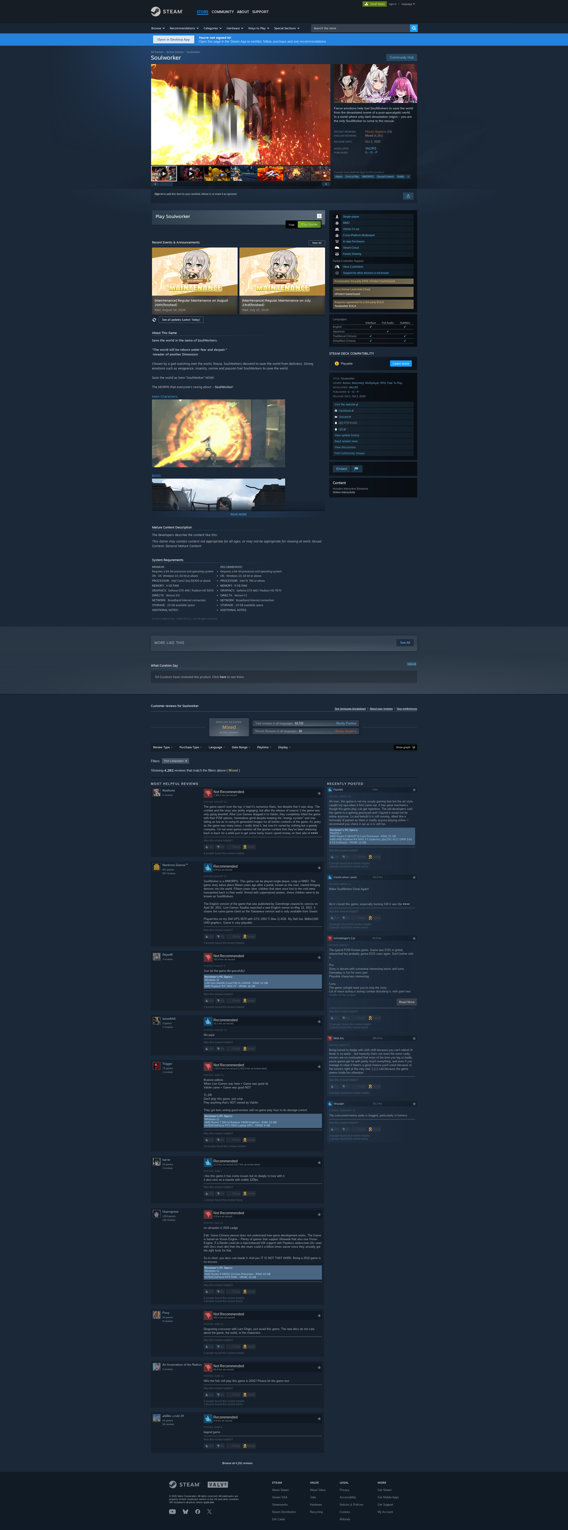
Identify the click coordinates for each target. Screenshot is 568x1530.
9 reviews (167, 1321)
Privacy (344, 1490)
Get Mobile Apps (388, 1497)
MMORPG (368, 176)
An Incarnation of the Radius (182, 1364)
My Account (385, 1512)
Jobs (313, 1497)
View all (412, 664)
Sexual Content (385, 176)
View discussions (345, 447)
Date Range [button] (239, 747)
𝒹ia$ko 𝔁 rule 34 (173, 1416)
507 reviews (169, 873)
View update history (347, 435)
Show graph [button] (403, 747)
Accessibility (348, 1497)
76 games (167, 1068)
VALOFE (371, 148)
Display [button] (283, 747)
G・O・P (371, 152)
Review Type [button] (161, 747)
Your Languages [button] (174, 760)
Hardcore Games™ (175, 865)
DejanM (167, 954)
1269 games (169, 1216)
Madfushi (168, 790)
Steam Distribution (284, 1512)
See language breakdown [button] (350, 708)
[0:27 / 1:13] (240, 114)
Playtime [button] (262, 747)
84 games (167, 1420)
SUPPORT (260, 12)
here (223, 677)
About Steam (280, 1490)
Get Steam (385, 1490)
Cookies (345, 1512)
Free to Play (352, 176)
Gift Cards (278, 1519)
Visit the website (345, 404)
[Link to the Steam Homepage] (167, 15)
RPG (383, 383)
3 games (167, 1023)
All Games (157, 52)
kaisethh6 (169, 1018)
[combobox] (360, 28)
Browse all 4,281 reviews (237, 1463)
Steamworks (280, 1504)
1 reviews (167, 1027)
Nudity (400, 176)
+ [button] (408, 176)
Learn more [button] (401, 363)
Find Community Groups (350, 453)
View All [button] (316, 242)
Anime (338, 176)
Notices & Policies (351, 1504)
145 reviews (169, 1220)
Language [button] (215, 747)
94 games (167, 1317)
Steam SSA (279, 1497)
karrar (166, 1159)
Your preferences (406, 708)
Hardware (316, 1504)
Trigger (167, 1063)
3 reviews (167, 1168)
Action (347, 383)
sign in (392, 4)
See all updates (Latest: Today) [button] (181, 319)
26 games (167, 1164)
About (243, 12)
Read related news (346, 441)
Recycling (316, 1512)
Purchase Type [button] (189, 747)
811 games (168, 869)
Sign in (158, 194)
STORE (203, 12)
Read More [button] (407, 1002)
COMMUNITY (223, 12)
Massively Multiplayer (365, 383)
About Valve (317, 1490)
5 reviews (167, 795)
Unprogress (170, 1211)
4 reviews (167, 959)
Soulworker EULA (345, 306)
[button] (158, 28)
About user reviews (381, 708)
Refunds (345, 1519)
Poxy (165, 1312)
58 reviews (168, 1424)
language (407, 4)
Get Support (385, 1504)
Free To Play (394, 383)
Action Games (175, 52)
